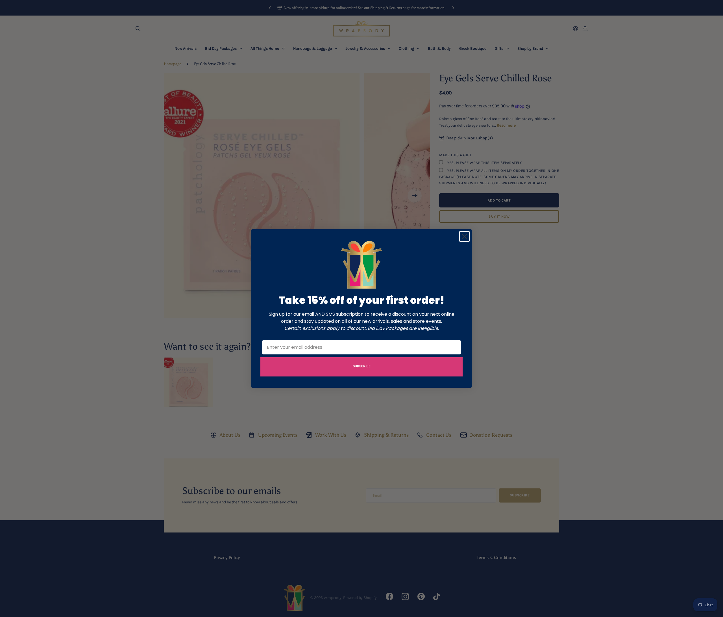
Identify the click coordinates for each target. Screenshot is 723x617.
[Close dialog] (464, 236)
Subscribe (362, 366)
